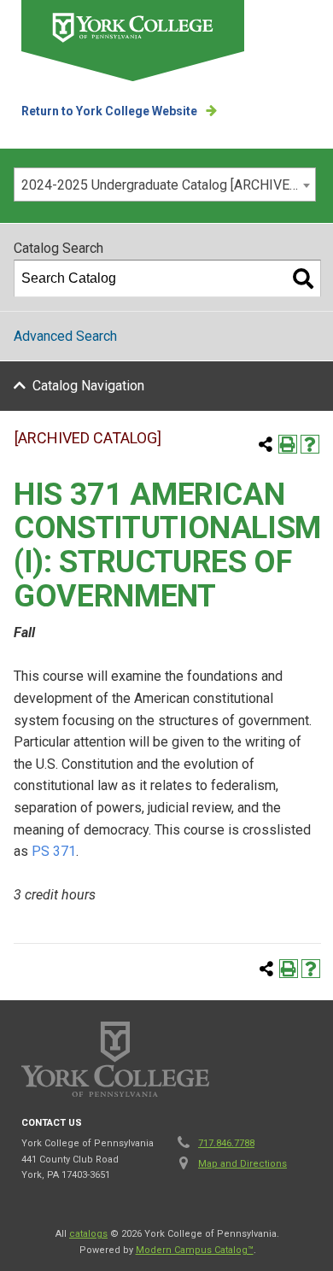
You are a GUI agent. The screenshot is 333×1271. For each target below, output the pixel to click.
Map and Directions (242, 1163)
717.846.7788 (226, 1143)
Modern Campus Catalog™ (195, 1250)
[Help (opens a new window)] (310, 444)
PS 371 (54, 851)
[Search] (303, 278)
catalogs (88, 1233)
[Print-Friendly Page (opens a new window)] (287, 444)
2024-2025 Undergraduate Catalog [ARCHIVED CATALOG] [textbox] (168, 185)
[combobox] (165, 184)
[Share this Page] (265, 444)
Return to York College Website (109, 111)
